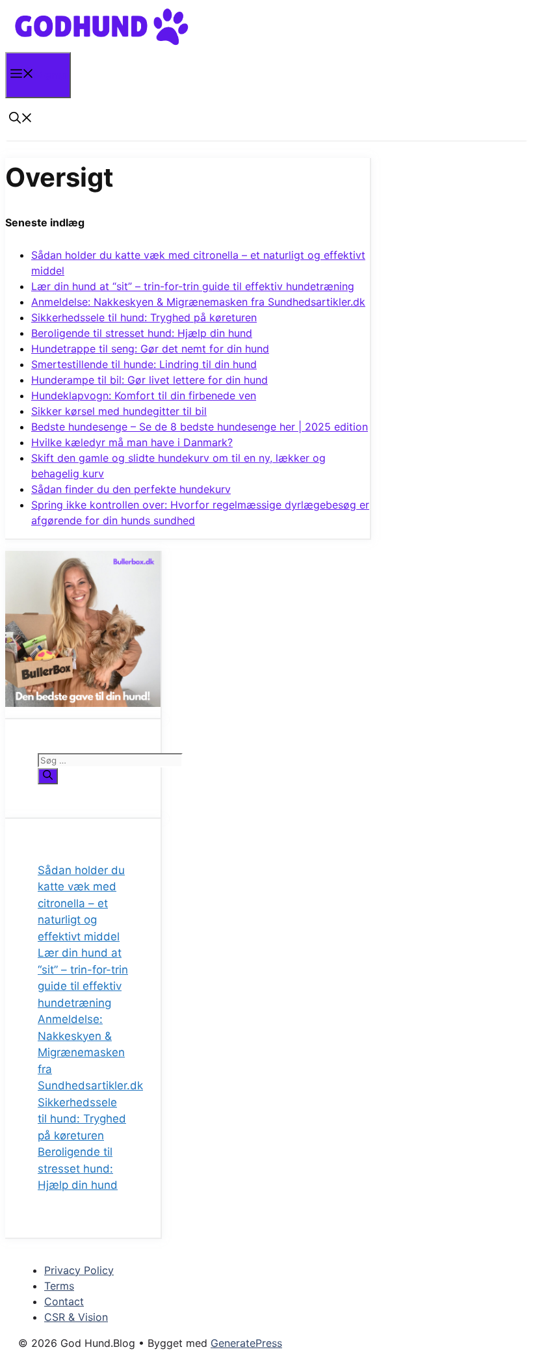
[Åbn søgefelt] (20, 119)
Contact (64, 1301)
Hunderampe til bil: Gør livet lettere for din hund (149, 379)
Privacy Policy (79, 1270)
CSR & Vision (76, 1316)
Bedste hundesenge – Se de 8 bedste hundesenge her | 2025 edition (199, 426)
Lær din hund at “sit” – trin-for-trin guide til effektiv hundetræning (192, 286)
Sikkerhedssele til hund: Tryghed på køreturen (144, 317)
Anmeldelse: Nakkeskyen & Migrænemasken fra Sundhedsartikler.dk (198, 301)
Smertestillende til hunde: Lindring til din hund (144, 364)
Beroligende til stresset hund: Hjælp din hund (141, 332)
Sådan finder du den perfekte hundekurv (131, 489)
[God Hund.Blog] (102, 43)
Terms (59, 1285)
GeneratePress (246, 1342)
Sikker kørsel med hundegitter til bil (119, 411)
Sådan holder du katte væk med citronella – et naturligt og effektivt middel (81, 903)
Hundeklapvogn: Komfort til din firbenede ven (143, 395)
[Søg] (48, 776)
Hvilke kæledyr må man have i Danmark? (132, 442)
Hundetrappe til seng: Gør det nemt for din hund (150, 348)
